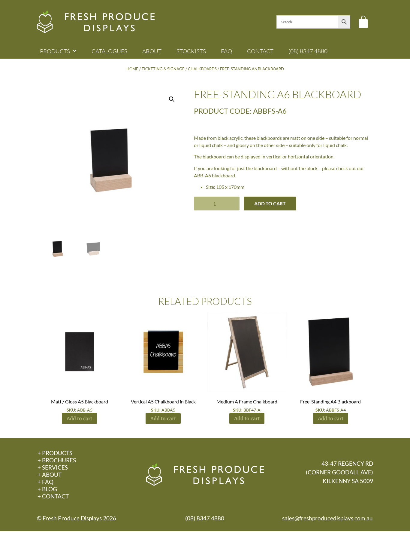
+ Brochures (57, 460)
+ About (50, 474)
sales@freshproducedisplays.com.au (327, 518)
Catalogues (109, 51)
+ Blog (47, 489)
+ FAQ (45, 481)
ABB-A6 (202, 175)
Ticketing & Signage (163, 68)
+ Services (53, 467)
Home (132, 68)
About (151, 51)
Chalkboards (202, 68)
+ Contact (53, 496)
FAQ (226, 51)
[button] (171, 99)
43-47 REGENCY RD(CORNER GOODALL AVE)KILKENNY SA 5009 (339, 472)
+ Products (55, 452)
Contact (260, 51)
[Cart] (363, 22)
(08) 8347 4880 (307, 51)
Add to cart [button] (79, 418)
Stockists (191, 51)
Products (55, 51)
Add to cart (270, 203)
